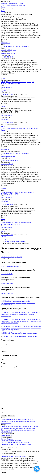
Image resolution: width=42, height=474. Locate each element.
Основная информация (8, 257)
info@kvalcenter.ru (7, 283)
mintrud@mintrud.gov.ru (8, 50)
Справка (21, 3)
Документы (14, 5)
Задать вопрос (7, 437)
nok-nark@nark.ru (6, 87)
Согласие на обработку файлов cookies (13, 456)
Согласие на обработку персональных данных (16, 444)
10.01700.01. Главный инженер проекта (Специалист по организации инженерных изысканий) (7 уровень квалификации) (20, 314)
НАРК (3, 5)
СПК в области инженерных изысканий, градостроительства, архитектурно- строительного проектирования (18, 302)
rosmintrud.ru (5, 149)
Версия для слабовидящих (9, 3)
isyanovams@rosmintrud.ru (9, 160)
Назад (3, 130)
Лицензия (10, 439)
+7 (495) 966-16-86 (7, 94)
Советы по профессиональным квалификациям (16, 426)
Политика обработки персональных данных (15, 442)
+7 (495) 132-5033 (7, 274)
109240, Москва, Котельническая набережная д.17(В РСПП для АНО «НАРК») (17, 82)
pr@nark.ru (4, 91)
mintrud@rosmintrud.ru (8, 157)
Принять (4, 415)
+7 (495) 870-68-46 (7, 57)
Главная (7, 240)
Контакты (21, 5)
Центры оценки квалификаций (15, 242)
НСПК (7, 5)
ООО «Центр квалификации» (11, 266)
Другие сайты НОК (31, 128)
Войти (3, 11)
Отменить (11, 415)
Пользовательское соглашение (11, 441)
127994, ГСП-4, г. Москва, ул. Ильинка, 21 (15, 46)
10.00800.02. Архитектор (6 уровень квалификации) (19, 333)
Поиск (3, 7)
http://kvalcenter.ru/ (7, 293)
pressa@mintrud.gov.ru (8, 53)
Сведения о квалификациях (25, 428)
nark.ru (3, 107)
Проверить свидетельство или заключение (15, 419)
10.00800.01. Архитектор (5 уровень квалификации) (19, 336)
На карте (19, 257)
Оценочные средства (8, 430)
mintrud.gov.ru (5, 43)
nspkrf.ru (3, 78)
